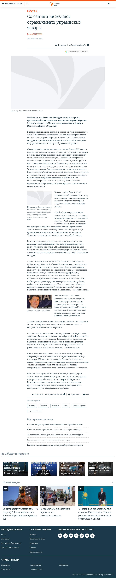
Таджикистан (35, 565)
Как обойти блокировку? (11, 543)
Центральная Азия (37, 539)
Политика (32, 11)
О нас (3, 535)
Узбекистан (63, 565)
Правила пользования (10, 548)
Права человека (36, 552)
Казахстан (5, 565)
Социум (33, 548)
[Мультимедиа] (109, 3)
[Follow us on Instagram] (65, 535)
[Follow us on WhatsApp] (82, 535)
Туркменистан (36, 569)
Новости (33, 535)
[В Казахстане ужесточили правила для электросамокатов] (57, 496)
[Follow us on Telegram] (76, 535)
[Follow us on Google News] (87, 535)
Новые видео (11, 482)
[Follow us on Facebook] (71, 535)
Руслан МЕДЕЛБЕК (34, 34)
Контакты (5, 539)
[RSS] (92, 535)
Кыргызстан (6, 569)
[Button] (60, 45)
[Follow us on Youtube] (60, 535)
